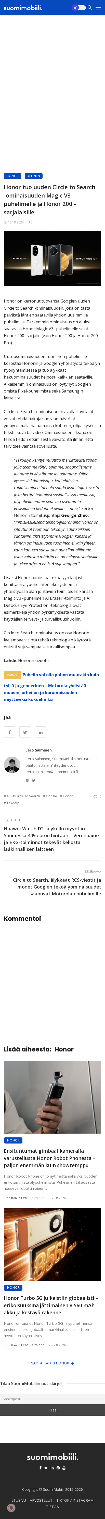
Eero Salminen (38, 750)
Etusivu (18, 1500)
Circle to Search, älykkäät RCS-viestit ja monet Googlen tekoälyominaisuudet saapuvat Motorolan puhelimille (57, 887)
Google (51, 796)
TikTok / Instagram (75, 1500)
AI (8, 796)
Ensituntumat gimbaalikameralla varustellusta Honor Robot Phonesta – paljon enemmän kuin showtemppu (49, 1158)
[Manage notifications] (11, 1508)
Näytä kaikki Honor (49, 1363)
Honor (12, 176)
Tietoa (52, 1506)
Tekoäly (13, 803)
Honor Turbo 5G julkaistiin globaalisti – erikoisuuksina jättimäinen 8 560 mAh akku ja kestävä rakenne (51, 1305)
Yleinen (34, 176)
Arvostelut (41, 1500)
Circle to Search (27, 796)
